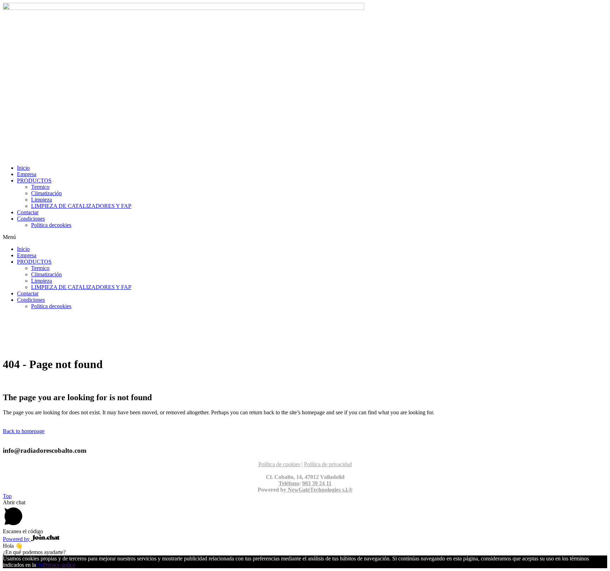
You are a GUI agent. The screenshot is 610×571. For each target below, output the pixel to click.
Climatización (46, 193)
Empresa (26, 174)
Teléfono (289, 483)
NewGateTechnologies (314, 490)
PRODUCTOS (34, 181)
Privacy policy (59, 565)
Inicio (23, 168)
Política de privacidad (328, 464)
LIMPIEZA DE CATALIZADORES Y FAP (81, 206)
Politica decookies (51, 225)
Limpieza (41, 200)
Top (7, 496)
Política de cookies (279, 464)
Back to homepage (23, 431)
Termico (40, 187)
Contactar (27, 212)
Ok (39, 565)
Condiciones (31, 219)
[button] (305, 237)
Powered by (17, 539)
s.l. (345, 490)
